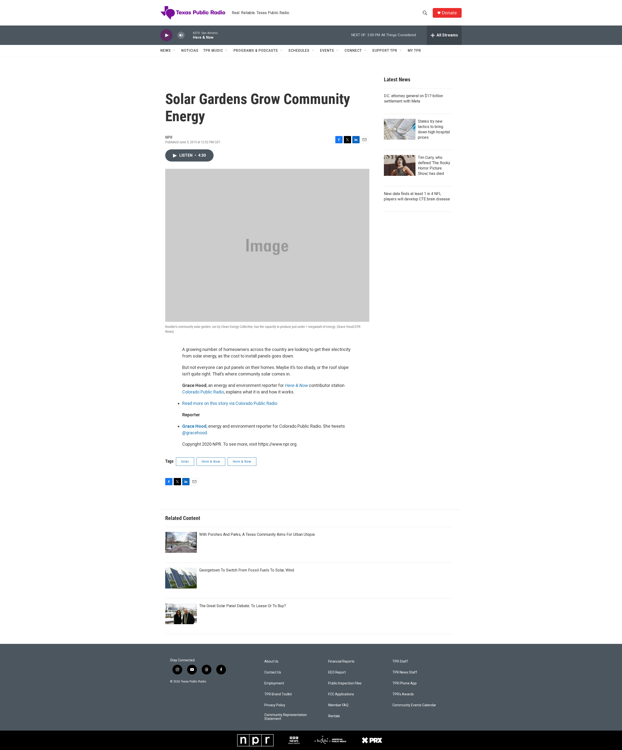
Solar (185, 461)
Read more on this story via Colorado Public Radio (229, 403)
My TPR (414, 50)
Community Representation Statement (285, 717)
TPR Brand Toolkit (278, 694)
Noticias (190, 50)
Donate (449, 12)
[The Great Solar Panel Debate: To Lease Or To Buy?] (181, 613)
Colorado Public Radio (203, 391)
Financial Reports (341, 661)
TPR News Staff (404, 672)
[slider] (189, 35)
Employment (274, 683)
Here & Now (296, 385)
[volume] (181, 35)
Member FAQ (338, 705)
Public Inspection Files (345, 683)
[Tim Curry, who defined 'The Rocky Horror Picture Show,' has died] (399, 165)
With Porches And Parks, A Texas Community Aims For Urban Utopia (257, 534)
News (165, 50)
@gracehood (194, 432)
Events (327, 50)
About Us (271, 661)
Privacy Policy (274, 705)
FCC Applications (341, 694)
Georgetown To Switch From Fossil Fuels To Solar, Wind (246, 570)
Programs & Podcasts (255, 50)
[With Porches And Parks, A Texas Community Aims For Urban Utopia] (181, 542)
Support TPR (384, 50)
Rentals (334, 716)
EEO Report (337, 672)
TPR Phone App (404, 683)
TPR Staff (400, 661)
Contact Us (272, 672)
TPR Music (213, 50)
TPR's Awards (403, 694)
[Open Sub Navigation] (174, 50)
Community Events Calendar (414, 705)
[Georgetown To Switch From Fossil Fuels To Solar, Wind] (181, 578)
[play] (166, 35)
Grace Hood (194, 426)
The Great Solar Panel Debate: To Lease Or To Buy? (242, 606)
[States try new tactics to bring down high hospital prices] (399, 129)
